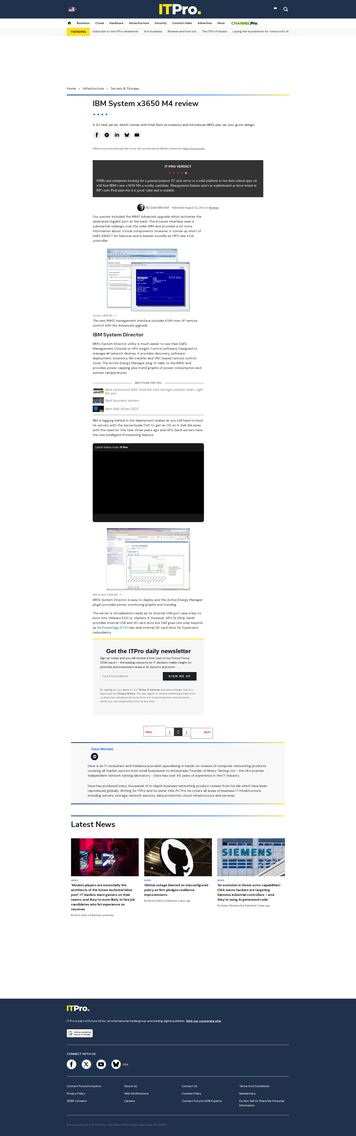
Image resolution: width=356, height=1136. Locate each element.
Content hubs (182, 23)
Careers (129, 1101)
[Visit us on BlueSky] (114, 1064)
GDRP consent (77, 1101)
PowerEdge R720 (115, 627)
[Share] (97, 135)
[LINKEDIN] (95, 756)
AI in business (153, 31)
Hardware (116, 23)
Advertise (205, 23)
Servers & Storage (125, 88)
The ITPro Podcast (214, 31)
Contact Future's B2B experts (202, 1101)
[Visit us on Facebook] (71, 1064)
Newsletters (247, 1093)
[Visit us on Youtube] (101, 1064)
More (221, 23)
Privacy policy (76, 1093)
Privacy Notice (126, 693)
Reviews (214, 207)
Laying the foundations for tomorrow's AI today (265, 31)
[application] (148, 482)
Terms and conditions (254, 1086)
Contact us (189, 1086)
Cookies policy (191, 1093)
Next (207, 732)
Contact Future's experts (84, 1086)
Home (71, 88)
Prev (148, 732)
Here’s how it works (194, 148)
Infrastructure (139, 23)
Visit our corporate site (203, 1021)
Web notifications (136, 1093)
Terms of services (150, 689)
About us (130, 1086)
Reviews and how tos (182, 31)
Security (161, 23)
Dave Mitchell (159, 208)
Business (83, 23)
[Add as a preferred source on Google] (80, 1033)
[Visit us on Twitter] (86, 1064)
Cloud (99, 23)
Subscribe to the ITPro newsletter (116, 31)
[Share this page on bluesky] (127, 135)
